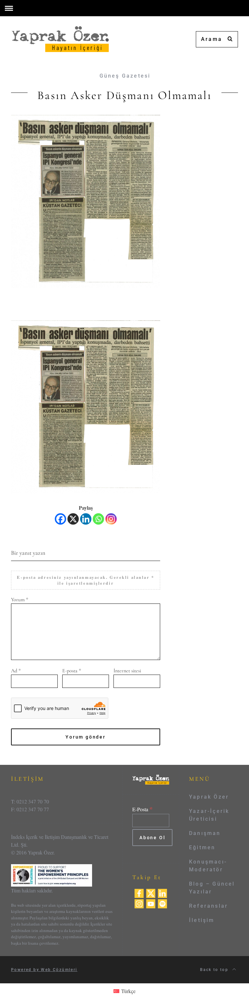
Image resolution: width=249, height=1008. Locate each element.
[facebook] (139, 892)
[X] (73, 519)
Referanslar (208, 906)
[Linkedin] (85, 519)
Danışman (205, 833)
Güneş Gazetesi (125, 76)
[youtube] (151, 903)
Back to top (215, 969)
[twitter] (151, 892)
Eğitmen (202, 847)
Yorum (19, 599)
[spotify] (162, 903)
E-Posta (142, 809)
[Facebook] (60, 519)
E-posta (71, 670)
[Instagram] (111, 519)
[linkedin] (162, 892)
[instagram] (139, 903)
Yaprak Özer (209, 797)
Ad (16, 670)
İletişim (202, 920)
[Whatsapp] (98, 519)
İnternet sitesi (127, 670)
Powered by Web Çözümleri (44, 969)
